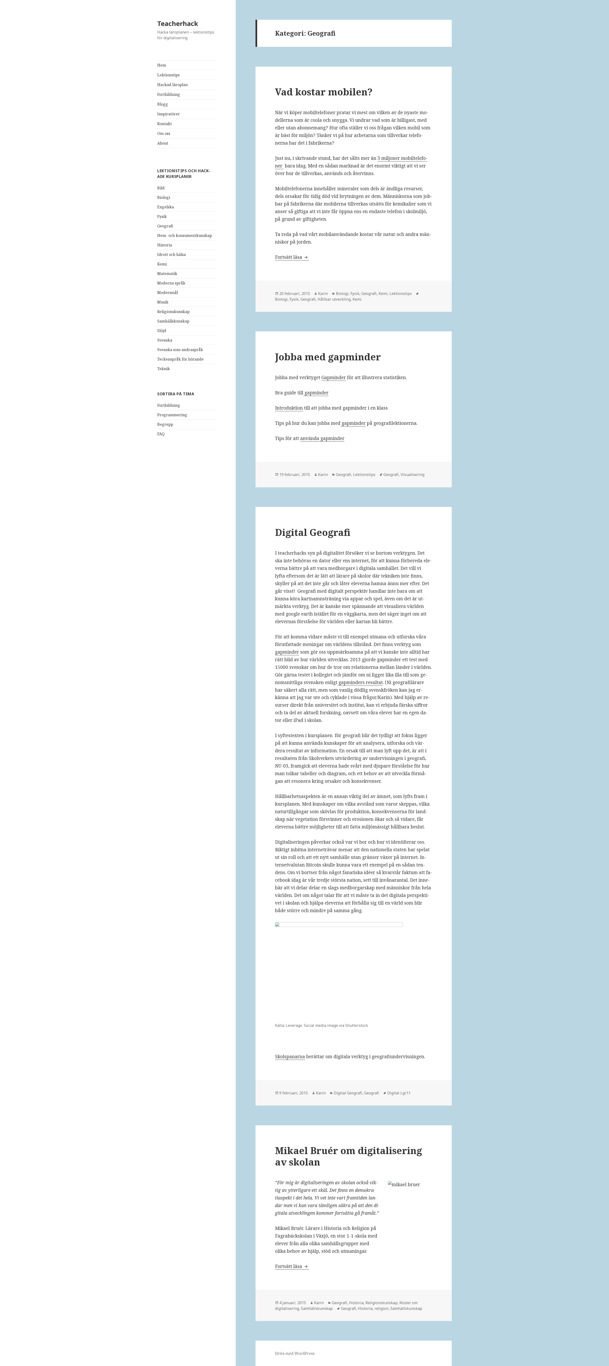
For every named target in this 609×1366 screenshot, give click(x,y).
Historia (164, 245)
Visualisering (412, 474)
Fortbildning (168, 94)
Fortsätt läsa (292, 257)
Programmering (172, 414)
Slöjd (161, 330)
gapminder (316, 393)
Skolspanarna (290, 1056)
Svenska (164, 340)
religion (381, 1308)
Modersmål (167, 292)
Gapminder (333, 377)
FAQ (161, 433)
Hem (161, 65)
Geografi (165, 226)
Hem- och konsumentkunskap (184, 235)
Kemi (162, 264)
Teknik (163, 368)
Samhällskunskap (173, 321)
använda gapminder (322, 438)
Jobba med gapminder (328, 356)
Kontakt (164, 123)
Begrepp (165, 424)
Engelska (165, 207)
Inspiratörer (168, 114)
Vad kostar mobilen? (324, 91)
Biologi (163, 197)
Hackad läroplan (172, 84)
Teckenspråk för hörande (180, 359)
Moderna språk (171, 283)
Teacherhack (177, 23)
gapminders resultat (361, 682)
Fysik (162, 216)
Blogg (162, 104)
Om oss (163, 133)
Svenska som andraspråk (180, 349)
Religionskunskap (173, 311)
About (162, 143)
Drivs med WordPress (294, 1353)
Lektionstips (168, 75)
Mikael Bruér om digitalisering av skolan (348, 1156)
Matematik (167, 273)
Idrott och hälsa (171, 254)
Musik (162, 302)
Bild (161, 188)
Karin (323, 293)
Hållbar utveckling (334, 299)
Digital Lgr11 (399, 1093)
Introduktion (289, 408)
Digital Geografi (312, 532)
